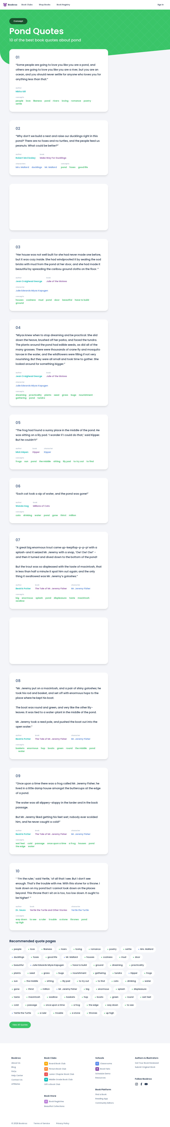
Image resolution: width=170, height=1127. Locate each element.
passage (39, 843)
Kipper (36, 452)
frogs (19, 461)
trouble (53, 919)
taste (72, 598)
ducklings (37, 167)
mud (40, 300)
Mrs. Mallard (22, 167)
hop (43, 748)
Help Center (17, 1075)
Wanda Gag (22, 506)
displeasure (60, 598)
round (69, 748)
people (19, 100)
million (72, 515)
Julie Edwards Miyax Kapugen (32, 290)
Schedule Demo (102, 1073)
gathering (21, 398)
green (60, 748)
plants (47, 395)
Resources (100, 1077)
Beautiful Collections (54, 1106)
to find (90, 461)
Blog (13, 1067)
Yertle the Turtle (80, 910)
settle (19, 103)
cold (29, 843)
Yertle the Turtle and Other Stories (48, 910)
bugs (73, 395)
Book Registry (63, 4)
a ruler (42, 919)
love (28, 100)
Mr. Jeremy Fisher (80, 588)
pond (47, 100)
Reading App (101, 1098)
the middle (45, 461)
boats (51, 748)
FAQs (13, 1071)
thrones (74, 919)
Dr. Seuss (21, 910)
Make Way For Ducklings (53, 158)
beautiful (67, 300)
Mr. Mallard (51, 167)
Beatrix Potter (23, 588)
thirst (63, 515)
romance (76, 100)
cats (18, 515)
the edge (20, 846)
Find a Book (101, 1094)
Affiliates (15, 1084)
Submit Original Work (145, 1067)
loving (65, 100)
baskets (20, 748)
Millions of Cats (41, 506)
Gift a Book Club (52, 1084)
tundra (41, 398)
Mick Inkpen (22, 452)
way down (21, 919)
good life (83, 167)
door (57, 300)
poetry (87, 100)
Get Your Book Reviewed (147, 1063)
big (17, 598)
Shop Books (44, 4)
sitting (56, 461)
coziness (31, 300)
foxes (72, 167)
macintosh (83, 598)
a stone (63, 919)
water (38, 515)
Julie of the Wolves (56, 281)
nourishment (86, 395)
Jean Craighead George (29, 281)
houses (20, 300)
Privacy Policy (62, 1123)
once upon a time (56, 843)
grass (65, 395)
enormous (27, 598)
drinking (27, 515)
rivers (56, 100)
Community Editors (104, 1103)
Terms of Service (42, 1123)
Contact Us (16, 1079)
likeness (37, 100)
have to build (82, 300)
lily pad (67, 461)
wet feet (20, 843)
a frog (72, 843)
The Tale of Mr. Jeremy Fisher (51, 588)
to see (33, 919)
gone (55, 515)
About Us (15, 1063)
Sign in (161, 4)
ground (20, 303)
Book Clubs (27, 4)
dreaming (21, 395)
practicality (35, 395)
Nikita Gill (21, 91)
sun (26, 461)
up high (20, 922)
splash (39, 598)
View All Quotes (20, 1024)
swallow (20, 601)
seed (56, 395)
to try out (78, 461)
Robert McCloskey (26, 158)
